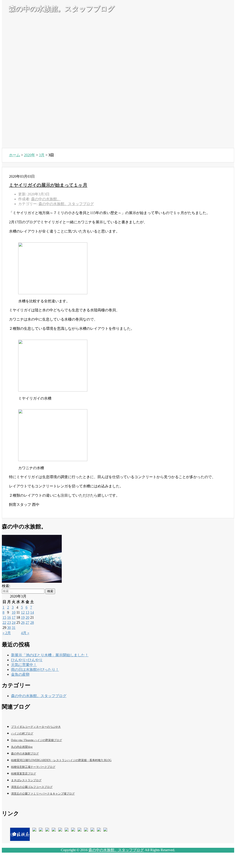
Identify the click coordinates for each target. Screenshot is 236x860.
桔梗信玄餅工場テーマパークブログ (33, 767)
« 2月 (7, 633)
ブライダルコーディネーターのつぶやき (36, 726)
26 (23, 622)
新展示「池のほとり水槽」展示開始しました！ (49, 655)
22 (4, 622)
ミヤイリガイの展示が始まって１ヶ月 (48, 185)
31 (13, 628)
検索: (6, 586)
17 (13, 617)
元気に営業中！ (24, 665)
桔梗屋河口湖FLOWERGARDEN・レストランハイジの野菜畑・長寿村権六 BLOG (61, 760)
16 (9, 617)
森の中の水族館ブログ (25, 753)
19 (23, 617)
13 (27, 612)
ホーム (14, 155)
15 (4, 617)
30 (9, 628)
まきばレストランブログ (26, 780)
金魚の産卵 (20, 674)
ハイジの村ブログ (22, 733)
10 (13, 612)
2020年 (29, 155)
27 (27, 622)
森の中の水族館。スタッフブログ (66, 204)
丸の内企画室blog (21, 746)
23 (9, 622)
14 (32, 612)
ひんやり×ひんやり (27, 660)
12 (23, 612)
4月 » (25, 633)
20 (27, 617)
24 (13, 622)
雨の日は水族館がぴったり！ (35, 670)
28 (32, 622)
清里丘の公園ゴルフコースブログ (32, 787)
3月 (41, 155)
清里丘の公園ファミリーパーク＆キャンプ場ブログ (43, 793)
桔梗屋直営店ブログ (23, 773)
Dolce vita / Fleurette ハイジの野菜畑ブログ (36, 740)
